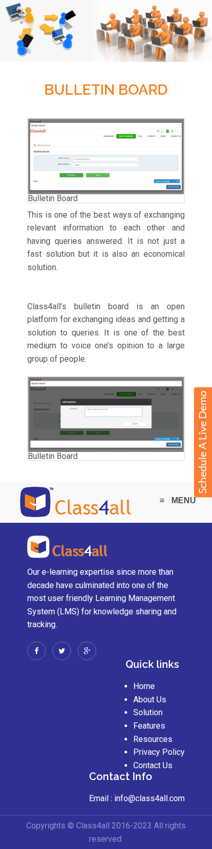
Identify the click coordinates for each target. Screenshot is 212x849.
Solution (148, 712)
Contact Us (152, 765)
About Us (149, 699)
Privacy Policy (159, 752)
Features (149, 726)
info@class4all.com (148, 798)
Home (144, 686)
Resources (152, 739)
